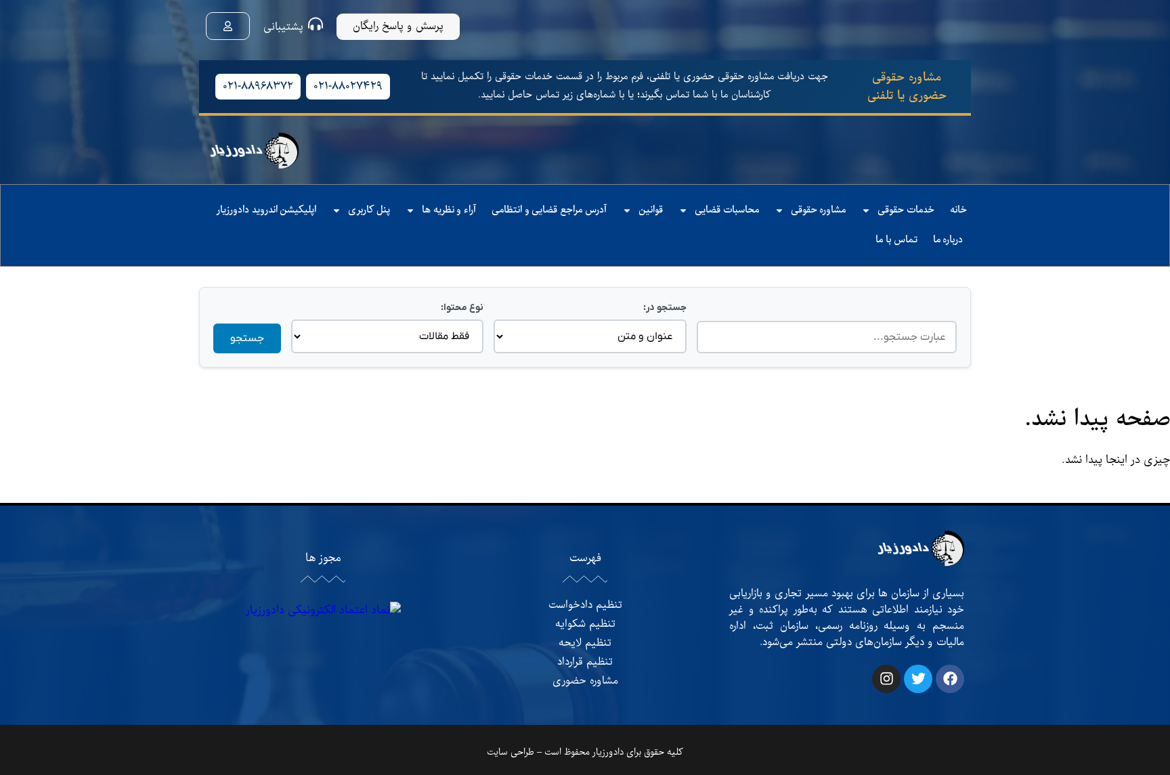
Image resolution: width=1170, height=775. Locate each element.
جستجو (247, 338)
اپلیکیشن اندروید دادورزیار (266, 210)
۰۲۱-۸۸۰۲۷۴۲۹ (348, 86)
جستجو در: (664, 307)
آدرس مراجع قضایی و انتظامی (549, 210)
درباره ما (948, 240)
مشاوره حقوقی (818, 210)
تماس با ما (896, 240)
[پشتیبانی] (315, 23)
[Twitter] (918, 679)
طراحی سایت (510, 752)
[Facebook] (950, 679)
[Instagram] (886, 679)
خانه (958, 210)
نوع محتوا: (462, 307)
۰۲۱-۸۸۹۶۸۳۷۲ (258, 86)
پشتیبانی (283, 27)
